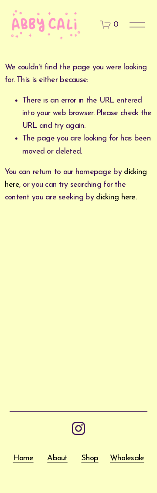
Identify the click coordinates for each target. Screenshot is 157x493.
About (57, 458)
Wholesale (127, 458)
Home (23, 458)
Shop (89, 458)
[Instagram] (78, 428)
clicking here (116, 197)
